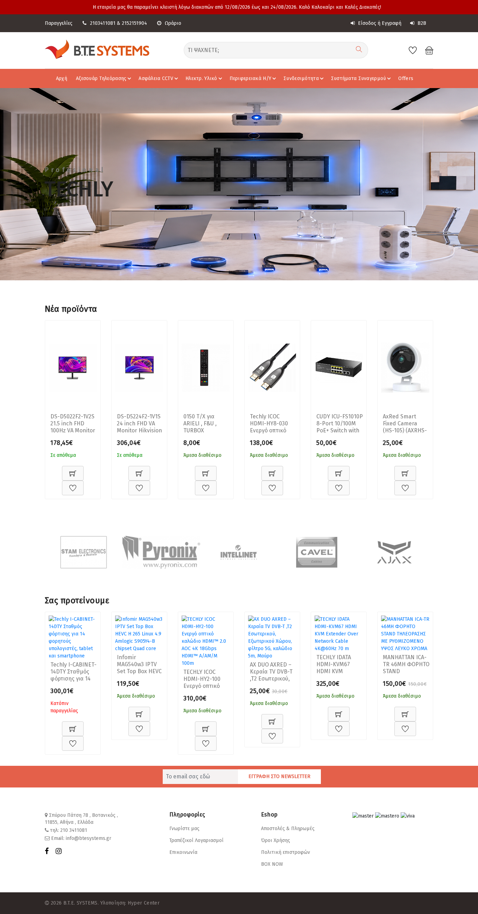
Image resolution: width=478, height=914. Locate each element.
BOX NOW (272, 864)
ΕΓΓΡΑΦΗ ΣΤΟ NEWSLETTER (279, 776)
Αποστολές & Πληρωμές (288, 829)
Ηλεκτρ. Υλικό (201, 78)
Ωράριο (173, 23)
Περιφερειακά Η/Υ (250, 78)
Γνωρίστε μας (184, 829)
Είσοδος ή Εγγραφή (379, 23)
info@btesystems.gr (88, 838)
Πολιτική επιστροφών (285, 852)
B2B (421, 23)
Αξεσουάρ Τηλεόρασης (101, 78)
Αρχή (61, 78)
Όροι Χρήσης (275, 840)
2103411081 (102, 23)
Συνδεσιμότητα (301, 78)
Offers (405, 78)
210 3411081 (73, 830)
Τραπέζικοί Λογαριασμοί (196, 840)
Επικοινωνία (183, 852)
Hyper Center (144, 903)
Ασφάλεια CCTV (156, 78)
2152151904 (134, 23)
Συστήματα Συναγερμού (358, 78)
